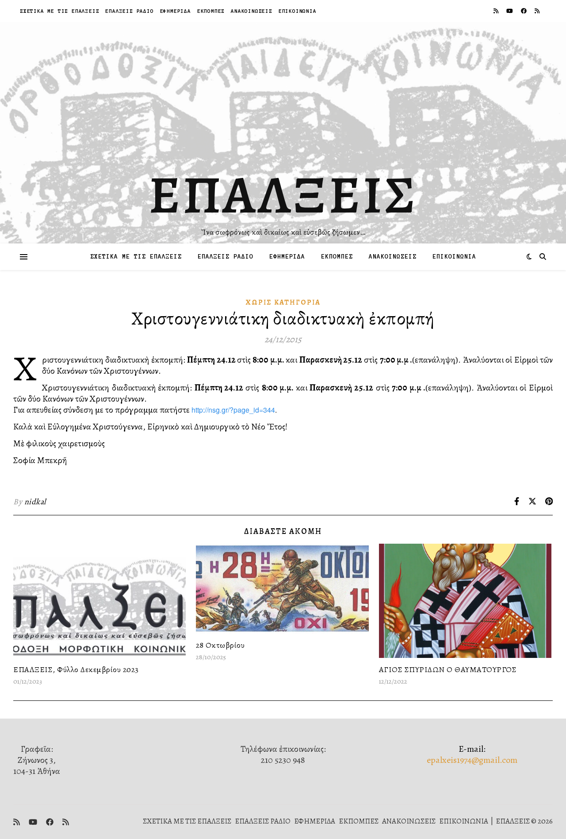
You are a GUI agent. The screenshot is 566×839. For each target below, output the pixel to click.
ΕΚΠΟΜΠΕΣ (211, 11)
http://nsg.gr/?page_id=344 (233, 410)
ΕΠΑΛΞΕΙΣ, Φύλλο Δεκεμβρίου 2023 (76, 669)
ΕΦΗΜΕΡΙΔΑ (175, 11)
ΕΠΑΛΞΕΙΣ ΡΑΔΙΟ (129, 11)
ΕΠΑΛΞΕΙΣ (283, 194)
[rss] (496, 11)
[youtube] (510, 11)
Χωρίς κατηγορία (283, 302)
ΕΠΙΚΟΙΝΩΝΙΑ (298, 11)
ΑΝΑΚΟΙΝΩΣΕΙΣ (251, 11)
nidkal (35, 501)
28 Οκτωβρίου (220, 645)
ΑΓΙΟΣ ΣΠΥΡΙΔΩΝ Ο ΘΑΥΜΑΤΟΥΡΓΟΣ (448, 669)
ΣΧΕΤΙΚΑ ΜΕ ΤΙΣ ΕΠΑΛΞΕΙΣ (59, 11)
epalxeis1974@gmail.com (472, 760)
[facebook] (524, 11)
